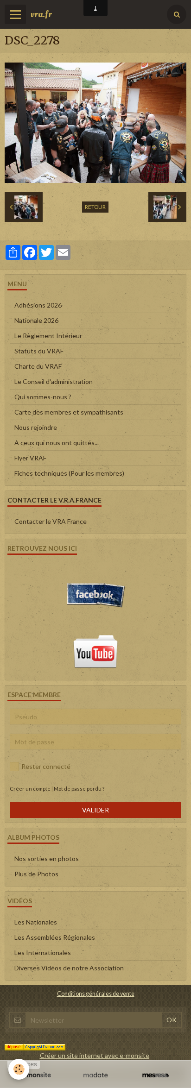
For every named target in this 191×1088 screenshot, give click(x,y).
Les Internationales (42, 952)
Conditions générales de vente (95, 993)
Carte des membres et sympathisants (68, 412)
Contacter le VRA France (50, 521)
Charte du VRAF (38, 366)
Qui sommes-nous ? (42, 397)
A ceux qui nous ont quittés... (56, 443)
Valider (95, 810)
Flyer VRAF (30, 458)
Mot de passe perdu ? (79, 789)
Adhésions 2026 (38, 305)
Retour (95, 206)
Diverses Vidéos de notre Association (69, 968)
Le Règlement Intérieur (48, 336)
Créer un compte (30, 789)
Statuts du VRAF (39, 351)
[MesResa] (155, 1075)
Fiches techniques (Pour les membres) (69, 473)
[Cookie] (18, 1069)
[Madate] (95, 1075)
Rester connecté (45, 766)
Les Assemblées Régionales (54, 937)
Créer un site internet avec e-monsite (94, 1055)
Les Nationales (35, 922)
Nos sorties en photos (46, 858)
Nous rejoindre (35, 427)
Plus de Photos (36, 874)
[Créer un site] (35, 1075)
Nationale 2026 (36, 320)
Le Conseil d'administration (53, 381)
